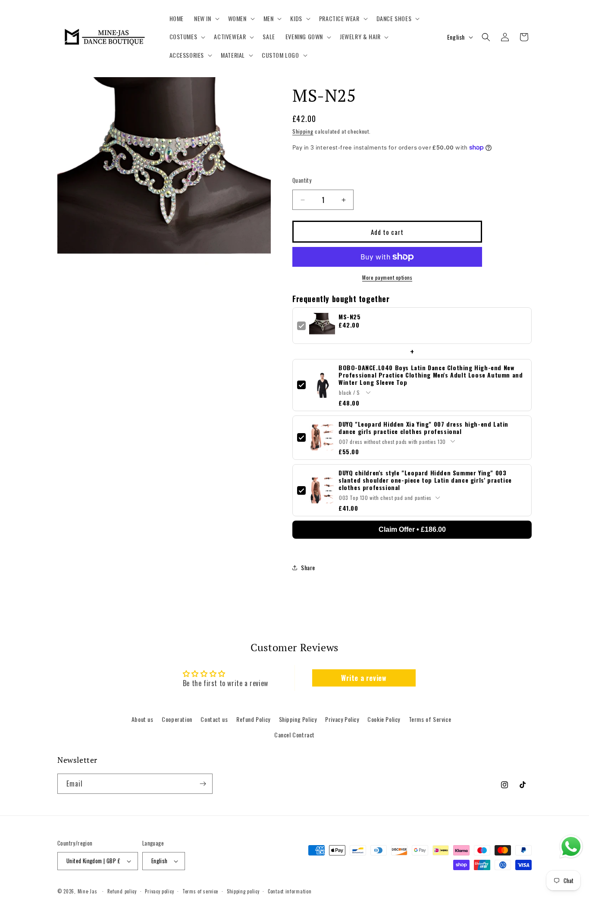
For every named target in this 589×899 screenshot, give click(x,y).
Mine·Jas (87, 891)
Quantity (301, 180)
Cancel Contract (294, 734)
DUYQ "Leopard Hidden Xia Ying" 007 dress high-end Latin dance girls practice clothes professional (423, 427)
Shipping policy (243, 891)
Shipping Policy (298, 719)
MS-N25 (349, 316)
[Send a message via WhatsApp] (571, 846)
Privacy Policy (342, 719)
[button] (206, 18)
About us (143, 719)
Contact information (289, 891)
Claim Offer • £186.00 (412, 529)
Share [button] (308, 567)
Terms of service (200, 891)
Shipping (302, 131)
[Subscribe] (202, 784)
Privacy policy (159, 891)
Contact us (214, 719)
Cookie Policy (383, 719)
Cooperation (177, 719)
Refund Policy (253, 719)
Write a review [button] (363, 678)
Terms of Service (430, 719)
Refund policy (122, 891)
